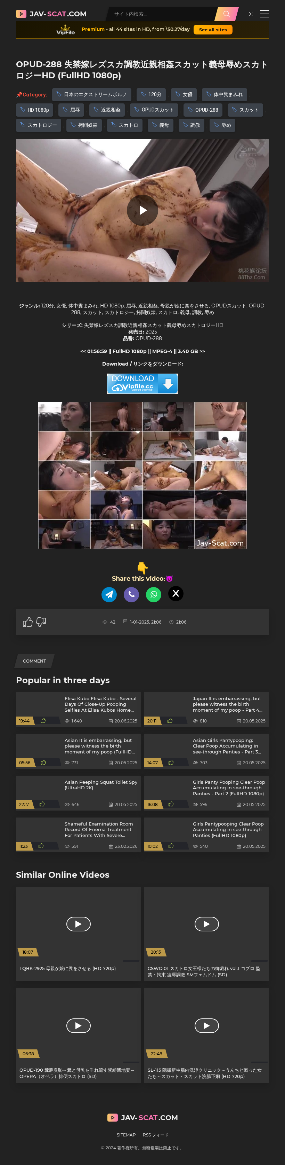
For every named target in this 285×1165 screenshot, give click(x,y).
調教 (195, 125)
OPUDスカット (158, 109)
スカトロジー (42, 125)
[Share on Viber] (131, 594)
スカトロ (128, 125)
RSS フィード (156, 1134)
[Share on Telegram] (109, 594)
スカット (249, 109)
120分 (155, 94)
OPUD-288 (206, 110)
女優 (188, 94)
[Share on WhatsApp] (153, 594)
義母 (164, 125)
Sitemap (126, 1134)
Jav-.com (58, 14)
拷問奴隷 (88, 125)
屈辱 (75, 109)
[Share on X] (176, 593)
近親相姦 (111, 109)
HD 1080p (38, 110)
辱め (226, 125)
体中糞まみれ (228, 94)
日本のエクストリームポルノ (95, 94)
